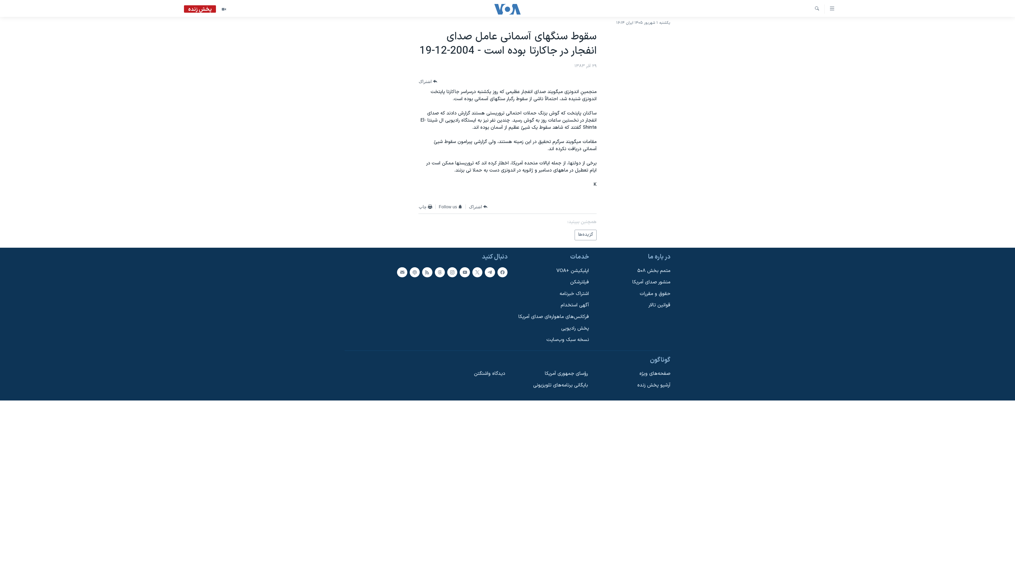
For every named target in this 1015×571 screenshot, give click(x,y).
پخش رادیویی (575, 328)
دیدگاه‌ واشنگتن (489, 373)
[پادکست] (415, 272)
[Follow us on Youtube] (465, 272)
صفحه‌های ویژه (654, 373)
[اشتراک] (402, 272)
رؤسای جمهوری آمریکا (566, 373)
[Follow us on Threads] (440, 272)
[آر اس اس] (427, 272)
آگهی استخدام (575, 305)
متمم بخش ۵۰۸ (653, 270)
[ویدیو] (224, 9)
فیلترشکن (579, 282)
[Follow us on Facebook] (502, 272)
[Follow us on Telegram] (490, 272)
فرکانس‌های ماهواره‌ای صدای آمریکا (553, 316)
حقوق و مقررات (655, 293)
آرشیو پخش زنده (653, 385)
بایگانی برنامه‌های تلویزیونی (560, 385)
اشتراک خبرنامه (574, 293)
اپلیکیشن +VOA (572, 270)
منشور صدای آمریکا (651, 282)
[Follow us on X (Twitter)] (477, 272)
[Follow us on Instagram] (452, 272)
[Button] (428, 81)
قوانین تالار (659, 305)
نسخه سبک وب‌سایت (567, 339)
